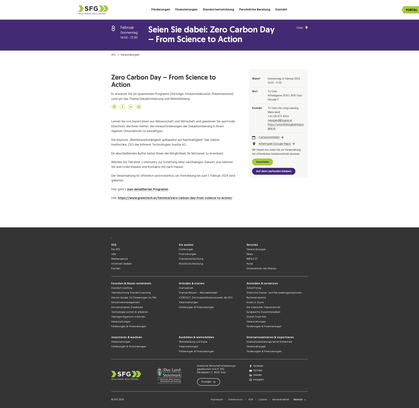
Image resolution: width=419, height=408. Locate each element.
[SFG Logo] (93, 9)
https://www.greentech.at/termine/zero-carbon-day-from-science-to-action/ (175, 198)
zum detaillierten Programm (147, 189)
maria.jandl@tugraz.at (280, 120)
